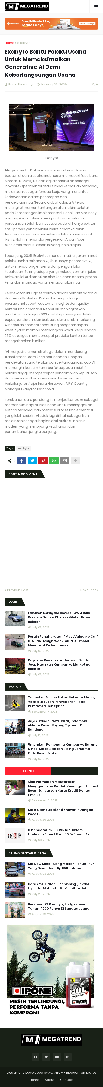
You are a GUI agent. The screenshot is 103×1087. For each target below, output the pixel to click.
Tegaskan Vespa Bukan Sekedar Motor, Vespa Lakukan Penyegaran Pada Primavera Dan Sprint (61, 701)
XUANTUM (55, 1072)
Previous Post (18, 590)
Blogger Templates (81, 1072)
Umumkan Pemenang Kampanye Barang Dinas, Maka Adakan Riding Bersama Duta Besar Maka (63, 749)
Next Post (88, 590)
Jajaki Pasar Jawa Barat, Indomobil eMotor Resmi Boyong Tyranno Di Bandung (58, 725)
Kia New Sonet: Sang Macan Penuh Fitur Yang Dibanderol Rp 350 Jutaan (61, 866)
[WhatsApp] (54, 460)
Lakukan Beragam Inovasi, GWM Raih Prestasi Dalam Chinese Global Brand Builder (60, 617)
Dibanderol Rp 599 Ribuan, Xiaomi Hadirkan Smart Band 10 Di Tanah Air (59, 832)
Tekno (28, 771)
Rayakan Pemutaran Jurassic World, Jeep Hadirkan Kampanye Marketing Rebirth (59, 664)
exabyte (24, 42)
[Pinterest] (43, 460)
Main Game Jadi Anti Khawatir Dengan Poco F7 (60, 812)
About (50, 1079)
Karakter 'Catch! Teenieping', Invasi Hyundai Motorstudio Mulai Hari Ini (58, 886)
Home (9, 42)
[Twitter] (32, 460)
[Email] (64, 460)
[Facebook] (21, 460)
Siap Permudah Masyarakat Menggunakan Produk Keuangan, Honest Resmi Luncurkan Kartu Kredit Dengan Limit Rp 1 (63, 788)
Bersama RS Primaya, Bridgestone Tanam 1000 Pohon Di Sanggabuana (59, 906)
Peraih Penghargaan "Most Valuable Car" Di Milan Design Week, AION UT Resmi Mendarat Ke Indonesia (63, 640)
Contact (67, 1079)
